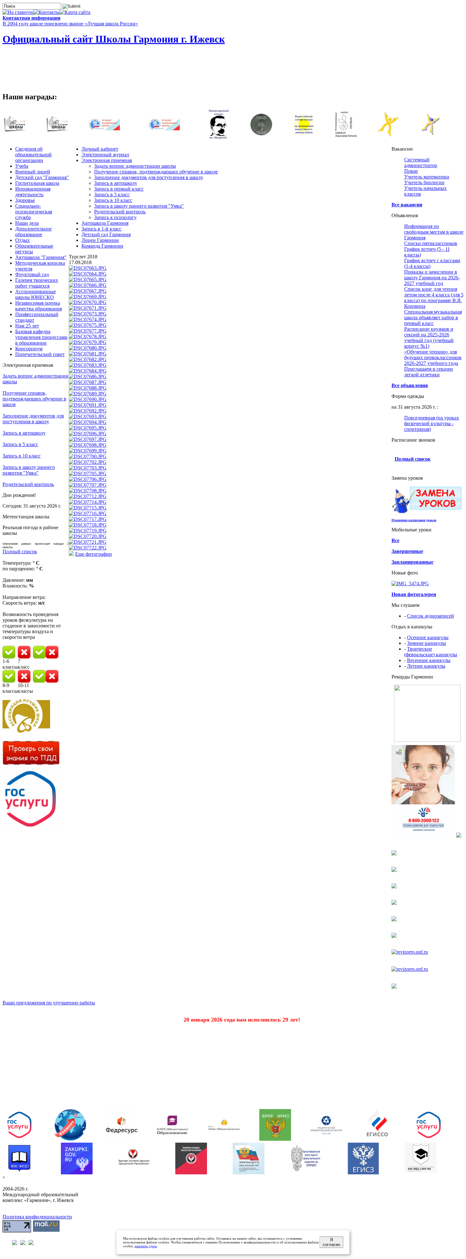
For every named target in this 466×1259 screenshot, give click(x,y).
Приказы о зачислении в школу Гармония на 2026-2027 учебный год (432, 277)
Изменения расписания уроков (414, 520)
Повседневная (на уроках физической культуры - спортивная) (431, 423)
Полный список (20, 551)
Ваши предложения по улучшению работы (49, 1002)
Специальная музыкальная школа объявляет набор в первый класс (433, 317)
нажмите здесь (146, 1246)
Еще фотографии (93, 554)
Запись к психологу (115, 217)
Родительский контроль (28, 484)
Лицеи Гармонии (100, 240)
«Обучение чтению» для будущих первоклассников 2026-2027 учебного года (433, 357)
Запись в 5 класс (20, 444)
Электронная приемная (106, 160)
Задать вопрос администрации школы (135, 166)
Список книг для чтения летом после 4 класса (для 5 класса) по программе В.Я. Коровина (433, 297)
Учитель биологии (424, 182)
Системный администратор (420, 162)
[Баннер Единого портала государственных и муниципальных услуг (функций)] (31, 825)
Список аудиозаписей (430, 616)
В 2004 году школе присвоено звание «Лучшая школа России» (70, 23)
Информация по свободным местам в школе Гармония (433, 232)
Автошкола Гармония (104, 223)
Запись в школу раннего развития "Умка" (29, 470)
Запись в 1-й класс (101, 228)
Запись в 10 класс (22, 455)
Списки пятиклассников (430, 243)
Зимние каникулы (426, 643)
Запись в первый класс (119, 188)
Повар (411, 171)
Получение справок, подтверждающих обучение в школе (34, 398)
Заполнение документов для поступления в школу (33, 418)
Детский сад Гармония (106, 234)
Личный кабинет (99, 149)
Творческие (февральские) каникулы (430, 651)
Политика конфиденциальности (37, 1216)
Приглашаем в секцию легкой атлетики (428, 371)
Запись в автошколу (24, 433)
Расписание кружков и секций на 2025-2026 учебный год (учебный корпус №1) (429, 337)
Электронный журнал (105, 154)
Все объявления (410, 385)
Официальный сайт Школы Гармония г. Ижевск (114, 39)
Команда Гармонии (102, 246)
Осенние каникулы (428, 637)
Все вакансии (407, 204)
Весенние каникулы (428, 660)
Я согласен (331, 1242)
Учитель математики (426, 176)
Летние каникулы (426, 666)
